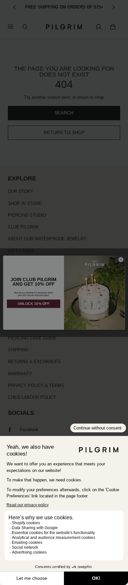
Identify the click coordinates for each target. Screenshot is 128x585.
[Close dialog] (121, 259)
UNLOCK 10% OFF (34, 304)
